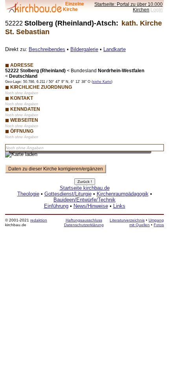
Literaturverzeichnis (127, 220)
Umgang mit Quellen (146, 222)
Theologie (28, 194)
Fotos (159, 225)
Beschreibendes (47, 49)
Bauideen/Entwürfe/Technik (84, 200)
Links (119, 206)
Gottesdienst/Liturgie (68, 194)
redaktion (38, 220)
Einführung (56, 206)
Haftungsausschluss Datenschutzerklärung (84, 222)
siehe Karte (102, 82)
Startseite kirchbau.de (85, 188)
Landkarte (114, 49)
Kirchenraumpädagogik (123, 194)
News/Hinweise (90, 206)
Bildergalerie (84, 49)
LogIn (157, 9)
